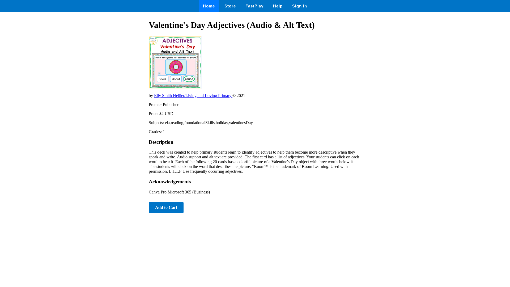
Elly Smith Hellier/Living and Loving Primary (193, 95)
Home (209, 6)
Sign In (299, 6)
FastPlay (254, 6)
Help (278, 6)
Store (230, 6)
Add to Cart (166, 207)
